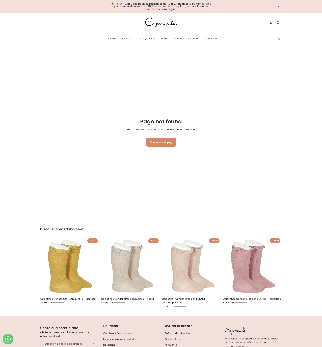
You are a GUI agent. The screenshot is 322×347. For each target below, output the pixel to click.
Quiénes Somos (174, 339)
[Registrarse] (93, 344)
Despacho (109, 344)
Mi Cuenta (171, 344)
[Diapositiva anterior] (41, 6)
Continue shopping (161, 142)
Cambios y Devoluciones (117, 333)
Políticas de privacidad (178, 333)
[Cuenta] (270, 22)
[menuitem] (113, 38)
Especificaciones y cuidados (119, 339)
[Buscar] (279, 38)
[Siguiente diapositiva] (278, 6)
